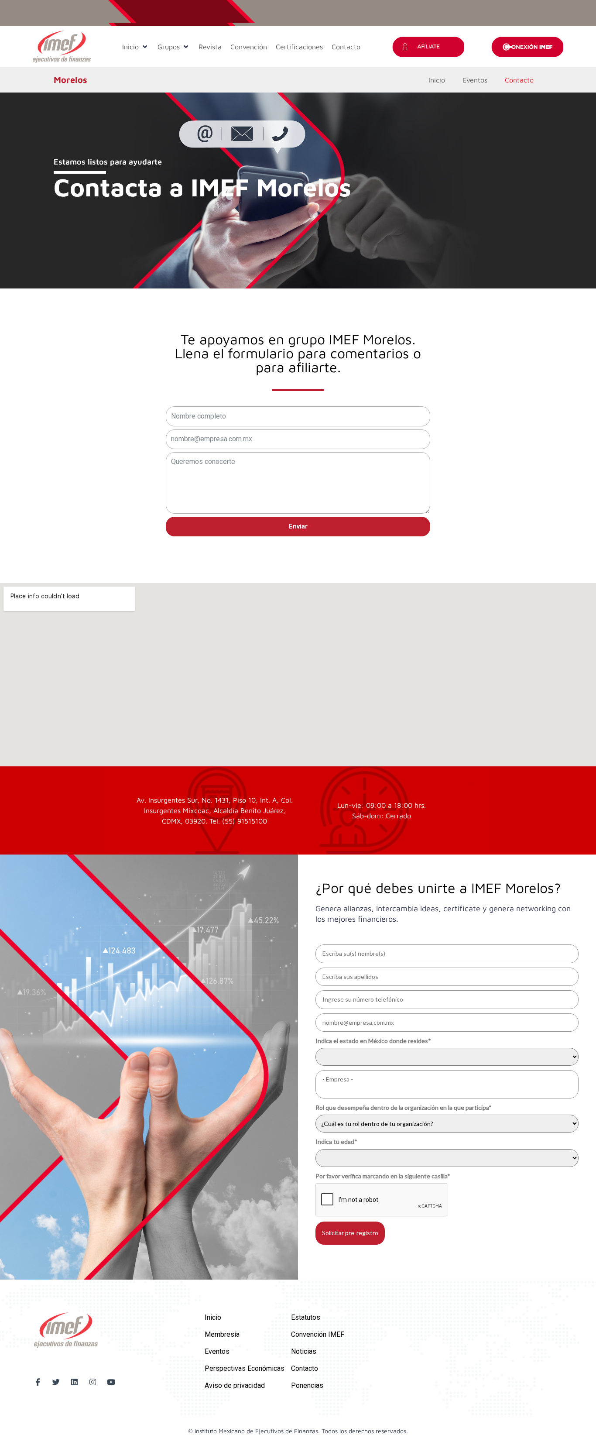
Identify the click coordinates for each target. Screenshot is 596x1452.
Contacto (519, 80)
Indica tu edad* (336, 1141)
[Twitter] (56, 1382)
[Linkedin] (74, 1382)
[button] (135, 46)
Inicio (436, 80)
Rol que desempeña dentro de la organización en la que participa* (403, 1107)
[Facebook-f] (37, 1382)
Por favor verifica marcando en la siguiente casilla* (382, 1176)
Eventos (474, 80)
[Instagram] (92, 1382)
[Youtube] (111, 1382)
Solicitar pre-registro (350, 1232)
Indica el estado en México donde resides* (373, 1040)
